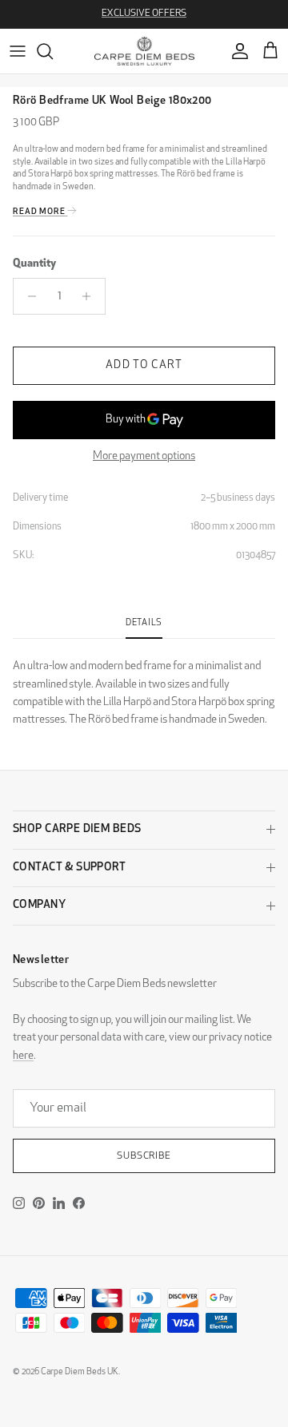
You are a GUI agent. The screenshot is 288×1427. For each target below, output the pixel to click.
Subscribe (144, 1156)
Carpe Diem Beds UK (79, 1372)
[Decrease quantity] (28, 296)
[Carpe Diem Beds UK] (144, 51)
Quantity (34, 264)
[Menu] (17, 51)
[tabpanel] (144, 684)
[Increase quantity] (91, 296)
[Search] (52, 51)
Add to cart (144, 365)
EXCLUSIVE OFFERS (144, 13)
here (23, 1056)
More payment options (144, 456)
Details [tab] (144, 623)
